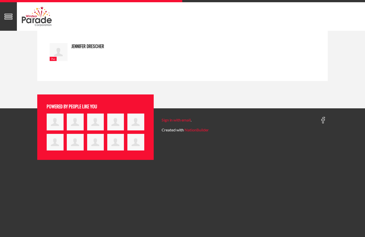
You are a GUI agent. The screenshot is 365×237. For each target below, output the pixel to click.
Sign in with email (176, 120)
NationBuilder (196, 129)
